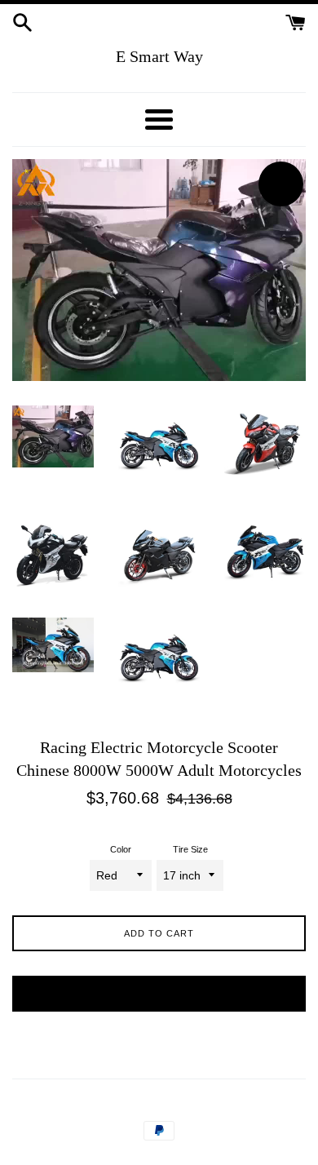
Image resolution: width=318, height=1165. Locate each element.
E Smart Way (159, 56)
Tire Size (190, 849)
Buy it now (159, 994)
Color (120, 849)
